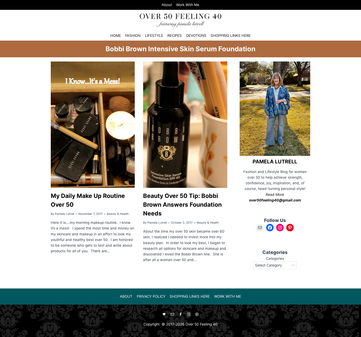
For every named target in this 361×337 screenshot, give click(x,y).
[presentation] (93, 125)
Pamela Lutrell (64, 213)
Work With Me (187, 5)
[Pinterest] (196, 314)
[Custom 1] (164, 314)
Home (115, 35)
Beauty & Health (118, 213)
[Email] (172, 314)
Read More (275, 194)
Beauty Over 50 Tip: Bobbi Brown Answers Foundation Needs (182, 204)
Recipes (174, 35)
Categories (275, 258)
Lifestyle (154, 35)
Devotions (196, 35)
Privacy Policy (151, 296)
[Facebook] (180, 314)
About (167, 5)
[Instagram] (188, 314)
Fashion (133, 35)
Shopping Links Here (231, 35)
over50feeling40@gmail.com (275, 200)
